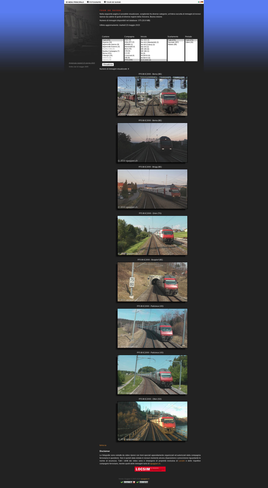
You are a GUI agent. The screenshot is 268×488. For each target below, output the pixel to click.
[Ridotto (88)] (176, 44)
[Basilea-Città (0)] (113, 49)
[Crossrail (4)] (132, 55)
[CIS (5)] (132, 51)
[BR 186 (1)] (154, 51)
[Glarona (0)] (113, 60)
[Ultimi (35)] (191, 42)
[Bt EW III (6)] (154, 55)
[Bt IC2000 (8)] (154, 60)
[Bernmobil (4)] (132, 47)
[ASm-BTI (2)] (132, 42)
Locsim (182, 461)
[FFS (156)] (132, 60)
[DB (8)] (132, 58)
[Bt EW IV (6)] (154, 58)
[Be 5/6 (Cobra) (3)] (154, 45)
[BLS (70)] (132, 49)
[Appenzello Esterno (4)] (113, 47)
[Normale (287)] (176, 42)
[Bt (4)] (154, 53)
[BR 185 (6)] (154, 49)
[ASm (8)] (132, 40)
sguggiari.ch (155, 464)
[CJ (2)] (132, 53)
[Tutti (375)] (113, 40)
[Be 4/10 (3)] (154, 40)
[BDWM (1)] (132, 44)
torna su (103, 445)
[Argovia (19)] (113, 42)
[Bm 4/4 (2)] (154, 47)
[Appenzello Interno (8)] (113, 44)
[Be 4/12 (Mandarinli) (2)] (154, 42)
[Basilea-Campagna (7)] (113, 51)
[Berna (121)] (113, 53)
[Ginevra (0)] (113, 58)
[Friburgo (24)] (113, 55)
